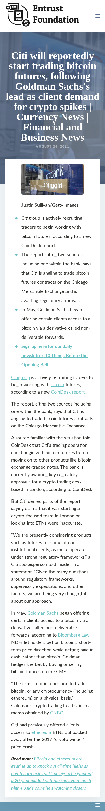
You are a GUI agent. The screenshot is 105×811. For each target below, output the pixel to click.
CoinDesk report (68, 392)
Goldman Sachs (42, 613)
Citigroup (20, 377)
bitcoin (57, 385)
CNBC (56, 713)
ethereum (41, 732)
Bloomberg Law (73, 635)
